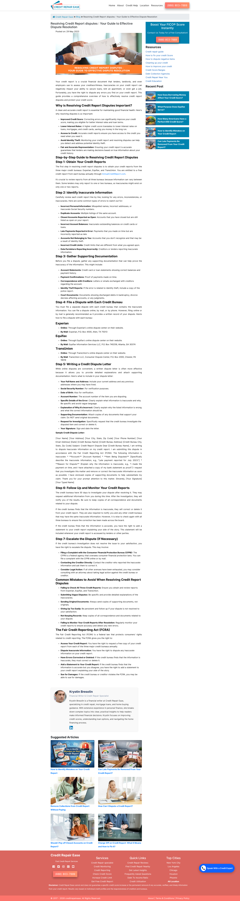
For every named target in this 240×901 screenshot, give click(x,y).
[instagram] (62, 866)
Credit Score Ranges (155, 70)
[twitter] (58, 866)
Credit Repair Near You (157, 77)
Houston (174, 874)
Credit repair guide (155, 51)
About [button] (120, 5)
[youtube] (72, 866)
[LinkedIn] (71, 727)
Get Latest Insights (138, 870)
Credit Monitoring (102, 866)
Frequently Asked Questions (138, 874)
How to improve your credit (159, 66)
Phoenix (173, 877)
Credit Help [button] (132, 5)
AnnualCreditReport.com (114, 174)
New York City (173, 862)
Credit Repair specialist (102, 862)
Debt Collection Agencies (158, 73)
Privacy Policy (182, 898)
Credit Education (154, 81)
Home (112, 5)
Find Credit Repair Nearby (138, 866)
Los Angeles (173, 866)
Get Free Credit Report (102, 881)
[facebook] (53, 866)
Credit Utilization (138, 881)
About (151, 898)
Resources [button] (157, 5)
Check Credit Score (102, 874)
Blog (78, 16)
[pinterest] (67, 866)
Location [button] (144, 5)
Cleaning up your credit (157, 62)
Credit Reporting (102, 870)
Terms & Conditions (165, 898)
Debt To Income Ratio (138, 877)
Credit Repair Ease (64, 17)
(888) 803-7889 (177, 5)
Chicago (173, 870)
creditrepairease (73, 898)
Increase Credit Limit (102, 877)
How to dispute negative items (160, 59)
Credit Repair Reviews (137, 862)
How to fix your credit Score (159, 55)
